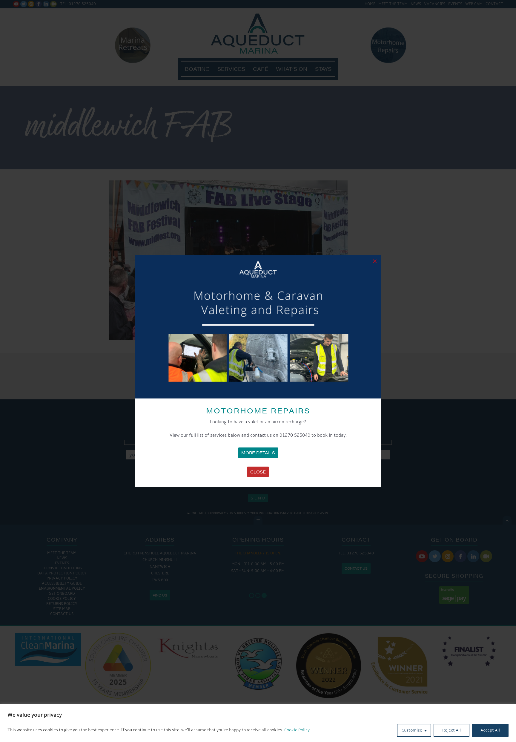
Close (258, 472)
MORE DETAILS (258, 453)
